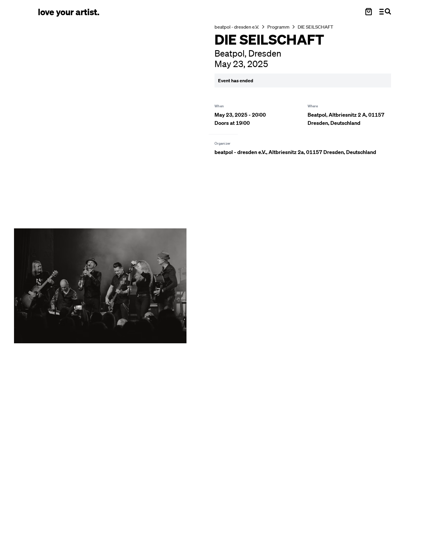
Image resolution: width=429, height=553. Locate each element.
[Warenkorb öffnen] (368, 11)
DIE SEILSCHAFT (315, 27)
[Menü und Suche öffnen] (385, 11)
